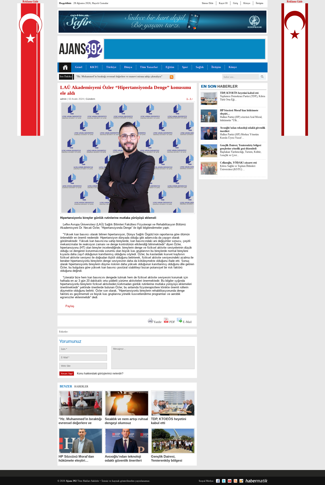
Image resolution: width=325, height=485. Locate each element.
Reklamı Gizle (294, 1)
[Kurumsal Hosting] (241, 481)
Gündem (90, 99)
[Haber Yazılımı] (256, 481)
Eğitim (170, 67)
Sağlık (200, 67)
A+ (191, 99)
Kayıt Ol (223, 3)
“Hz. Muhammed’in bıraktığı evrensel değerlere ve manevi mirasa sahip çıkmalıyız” (119, 76)
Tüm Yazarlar (149, 67)
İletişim (259, 3)
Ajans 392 (71, 480)
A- (187, 99)
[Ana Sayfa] (65, 67)
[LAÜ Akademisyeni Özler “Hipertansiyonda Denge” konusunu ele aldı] (127, 215)
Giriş (235, 3)
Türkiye (111, 67)
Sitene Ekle (207, 3)
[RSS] (235, 481)
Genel (78, 67)
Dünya (128, 67)
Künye (246, 3)
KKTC (94, 67)
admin (63, 99)
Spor (185, 67)
